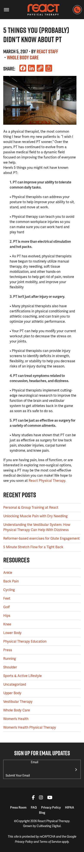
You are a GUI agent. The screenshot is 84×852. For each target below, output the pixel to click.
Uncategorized (14, 684)
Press (7, 650)
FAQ (34, 807)
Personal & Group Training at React (30, 507)
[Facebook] (33, 798)
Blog (42, 813)
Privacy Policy (51, 807)
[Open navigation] (6, 10)
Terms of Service (50, 842)
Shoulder (10, 667)
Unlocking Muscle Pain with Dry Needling (35, 516)
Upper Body (12, 693)
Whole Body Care (23, 57)
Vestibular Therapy (18, 701)
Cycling (9, 590)
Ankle (7, 572)
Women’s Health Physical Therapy (29, 727)
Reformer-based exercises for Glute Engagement (41, 538)
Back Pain (11, 581)
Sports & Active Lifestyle (22, 676)
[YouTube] (49, 798)
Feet (6, 598)
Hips (6, 615)
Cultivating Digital (49, 826)
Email (34, 762)
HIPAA (69, 807)
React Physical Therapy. (47, 480)
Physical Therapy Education (25, 641)
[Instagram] (41, 798)
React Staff (47, 51)
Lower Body (12, 633)
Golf (6, 607)
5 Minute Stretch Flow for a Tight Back (33, 547)
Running (9, 658)
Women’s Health (15, 719)
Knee (7, 624)
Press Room (18, 807)
